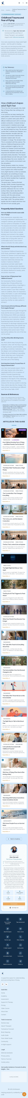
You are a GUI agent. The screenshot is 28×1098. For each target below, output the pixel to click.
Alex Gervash (11, 23)
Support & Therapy (7, 1002)
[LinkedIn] (6, 984)
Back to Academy (15, 839)
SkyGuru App (5, 1023)
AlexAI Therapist (6, 1026)
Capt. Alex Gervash (19, 31)
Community (4, 1041)
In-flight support (6, 1044)
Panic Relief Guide (6, 1038)
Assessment (5, 999)
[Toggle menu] (26, 2)
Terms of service (6, 1059)
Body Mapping (5, 1032)
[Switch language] (19, 2)
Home (2, 10)
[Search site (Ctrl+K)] (23, 3)
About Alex (4, 1011)
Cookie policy (5, 1062)
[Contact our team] (24, 1094)
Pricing (3, 1005)
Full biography (14, 904)
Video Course (5, 1008)
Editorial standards (18, 37)
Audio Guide (4, 1035)
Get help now (15, 907)
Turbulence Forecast (7, 1029)
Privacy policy (5, 1056)
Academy (8, 10)
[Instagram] (2, 984)
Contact (3, 1014)
